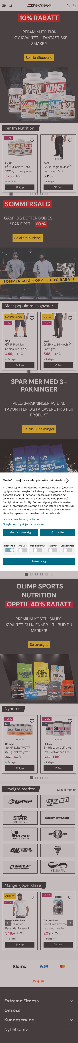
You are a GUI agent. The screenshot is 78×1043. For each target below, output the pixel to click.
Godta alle (58, 532)
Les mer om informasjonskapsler (22, 519)
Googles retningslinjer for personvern (24, 524)
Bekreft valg (39, 561)
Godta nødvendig (20, 532)
